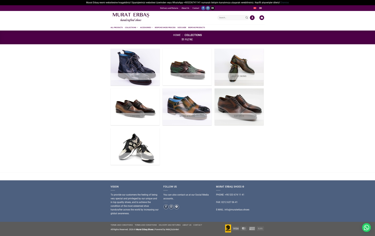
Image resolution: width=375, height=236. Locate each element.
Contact (195, 8)
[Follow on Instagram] (208, 8)
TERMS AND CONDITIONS (146, 225)
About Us (185, 8)
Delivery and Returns (169, 8)
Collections (130, 27)
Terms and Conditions (122, 225)
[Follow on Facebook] (203, 8)
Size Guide (182, 27)
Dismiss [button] (285, 2)
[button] (366, 227)
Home (177, 35)
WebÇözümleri (172, 229)
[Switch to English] (260, 8)
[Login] (252, 17)
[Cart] (261, 17)
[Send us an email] (212, 8)
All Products (117, 27)
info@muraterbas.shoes (237, 209)
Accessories (145, 27)
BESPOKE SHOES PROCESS (165, 27)
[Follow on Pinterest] (176, 206)
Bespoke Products (196, 27)
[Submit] (246, 17)
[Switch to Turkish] (255, 8)
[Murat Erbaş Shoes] (162, 17)
